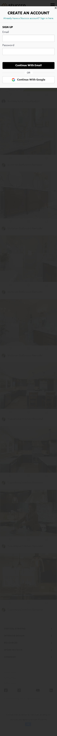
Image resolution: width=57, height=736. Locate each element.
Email (5, 32)
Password (8, 45)
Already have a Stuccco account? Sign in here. (28, 18)
